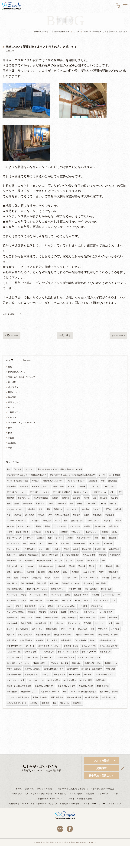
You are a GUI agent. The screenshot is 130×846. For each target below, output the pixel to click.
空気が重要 (11, 486)
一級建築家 (61, 566)
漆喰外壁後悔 (12, 692)
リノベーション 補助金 (60, 595)
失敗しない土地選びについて (21, 377)
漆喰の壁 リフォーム (71, 583)
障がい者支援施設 (41, 498)
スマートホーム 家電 (15, 680)
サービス (101, 475)
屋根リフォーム (24, 498)
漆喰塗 (38, 526)
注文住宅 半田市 (81, 595)
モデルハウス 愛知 (14, 652)
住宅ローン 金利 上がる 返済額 (19, 686)
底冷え (65, 572)
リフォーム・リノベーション (21, 422)
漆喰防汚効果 (26, 623)
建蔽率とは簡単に (40, 663)
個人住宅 (103, 498)
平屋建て (55, 498)
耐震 (8, 578)
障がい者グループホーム (16, 492)
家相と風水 (65, 543)
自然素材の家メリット (63, 635)
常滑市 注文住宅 (40, 697)
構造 (66, 521)
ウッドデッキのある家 (70, 555)
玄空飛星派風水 (79, 543)
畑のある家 (86, 549)
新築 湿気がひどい (109, 697)
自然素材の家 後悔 (43, 635)
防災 (24, 543)
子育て (101, 572)
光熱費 (47, 578)
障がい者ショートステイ (39, 492)
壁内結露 (87, 623)
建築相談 (105, 532)
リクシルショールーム (15, 509)
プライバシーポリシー (76, 481)
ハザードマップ (13, 543)
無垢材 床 (10, 635)
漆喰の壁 (108, 566)
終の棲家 (75, 572)
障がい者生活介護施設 (61, 492)
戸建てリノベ (96, 606)
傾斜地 (86, 498)
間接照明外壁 (51, 629)
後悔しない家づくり (15, 566)
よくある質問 (114, 475)
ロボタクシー (100, 623)
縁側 (103, 560)
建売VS (92, 640)
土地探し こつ (111, 663)
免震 (16, 578)
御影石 (38, 617)
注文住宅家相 (80, 640)
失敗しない (59, 623)
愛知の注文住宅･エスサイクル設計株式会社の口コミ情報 (60, 469)
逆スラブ (96, 509)
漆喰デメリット (90, 612)
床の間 (103, 503)
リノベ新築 (115, 629)
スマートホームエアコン (104, 674)
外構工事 (41, 515)
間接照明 (80, 560)
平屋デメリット (92, 532)
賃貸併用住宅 (30, 606)
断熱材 (51, 606)
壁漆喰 (102, 617)
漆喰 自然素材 (91, 589)
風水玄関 (41, 572)
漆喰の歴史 (113, 617)
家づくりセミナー (84, 538)
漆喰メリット (75, 612)
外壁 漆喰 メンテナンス (50, 692)
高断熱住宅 (36, 578)
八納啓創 (69, 538)
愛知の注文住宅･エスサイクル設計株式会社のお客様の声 (72, 475)
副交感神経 (77, 703)
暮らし (118, 623)
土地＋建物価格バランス (53, 669)
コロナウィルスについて (16, 521)
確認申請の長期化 (44, 560)
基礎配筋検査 (100, 680)
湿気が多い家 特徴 (74, 697)
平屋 (10, 447)
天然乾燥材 (24, 486)
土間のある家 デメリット (17, 703)
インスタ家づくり (47, 652)
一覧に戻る (65, 335)
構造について (15, 314)
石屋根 (51, 503)
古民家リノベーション (40, 486)
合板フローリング (14, 538)
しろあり (56, 549)
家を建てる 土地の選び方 (91, 669)
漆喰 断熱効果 (27, 583)
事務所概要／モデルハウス (52, 481)
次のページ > (118, 335)
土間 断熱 (45, 703)
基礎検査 (117, 509)
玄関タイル (107, 521)
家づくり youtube (89, 652)
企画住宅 (76, 498)
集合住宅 (114, 498)
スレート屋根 (44, 549)
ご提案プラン (14, 412)
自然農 (75, 549)
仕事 (10, 427)
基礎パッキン (26, 617)
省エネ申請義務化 (26, 560)
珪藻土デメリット (58, 589)
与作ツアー (29, 538)
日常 (10, 432)
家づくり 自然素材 (14, 657)
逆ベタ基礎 (29, 515)
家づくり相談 (94, 543)
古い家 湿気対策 (91, 697)
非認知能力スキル (46, 566)
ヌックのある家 (22, 629)
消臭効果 (81, 566)
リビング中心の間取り (15, 612)
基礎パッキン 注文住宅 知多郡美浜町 (22, 555)
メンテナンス (94, 486)
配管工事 (76, 515)
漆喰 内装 (54, 583)
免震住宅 (53, 612)
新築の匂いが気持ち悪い (44, 686)
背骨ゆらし (64, 703)
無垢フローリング (81, 492)
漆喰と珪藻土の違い (15, 589)
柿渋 (71, 503)
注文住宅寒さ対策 (25, 635)
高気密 (56, 578)
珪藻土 (112, 492)
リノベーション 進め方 (16, 600)
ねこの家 (10, 526)
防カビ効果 (82, 629)
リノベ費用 (83, 606)
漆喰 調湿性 (101, 583)
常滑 (102, 481)
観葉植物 (30, 572)
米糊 (64, 692)
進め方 (9, 606)
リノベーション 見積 (111, 595)
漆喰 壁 (116, 578)
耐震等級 (102, 555)
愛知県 (79, 503)
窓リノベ (69, 560)
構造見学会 (109, 515)
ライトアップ (92, 560)
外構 (48, 509)
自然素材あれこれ (16, 372)
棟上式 (86, 515)
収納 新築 (110, 669)
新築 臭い (76, 663)
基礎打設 (17, 515)
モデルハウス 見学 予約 (109, 646)
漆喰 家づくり (105, 652)
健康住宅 (25, 578)
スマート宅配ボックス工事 (58, 515)
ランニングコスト (107, 612)
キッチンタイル (93, 521)
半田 (8, 515)
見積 (113, 600)
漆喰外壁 (105, 578)
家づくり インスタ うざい (68, 652)
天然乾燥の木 (115, 555)
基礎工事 (85, 509)
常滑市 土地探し (14, 669)
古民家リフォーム (99, 492)
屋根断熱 (10, 498)
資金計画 (12, 397)
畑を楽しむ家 (100, 549)
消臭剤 (72, 566)
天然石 (118, 521)
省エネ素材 (88, 583)
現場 (10, 366)
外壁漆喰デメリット (29, 692)
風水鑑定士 (18, 572)
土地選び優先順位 (14, 674)
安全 (8, 503)
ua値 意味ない (59, 674)
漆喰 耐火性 (12, 583)
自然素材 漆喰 (52, 600)
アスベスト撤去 (13, 549)
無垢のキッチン (77, 521)
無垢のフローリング (88, 617)
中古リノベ (102, 629)
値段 (94, 498)
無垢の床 (81, 486)
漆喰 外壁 (41, 583)
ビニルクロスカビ (70, 578)
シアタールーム (60, 526)
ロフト (57, 521)
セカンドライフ (88, 572)
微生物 (63, 612)
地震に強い (113, 526)
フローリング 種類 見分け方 (18, 697)
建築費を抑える (22, 532)
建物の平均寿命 (26, 640)
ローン (42, 606)
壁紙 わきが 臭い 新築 (59, 663)
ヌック (9, 629)
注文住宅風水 (66, 640)
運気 (8, 572)
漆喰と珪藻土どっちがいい (36, 589)
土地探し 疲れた (31, 657)
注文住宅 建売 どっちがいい (49, 646)
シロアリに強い (72, 509)
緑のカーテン (37, 629)
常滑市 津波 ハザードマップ (89, 657)
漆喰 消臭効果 (36, 600)
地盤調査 (87, 526)
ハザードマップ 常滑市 (65, 657)
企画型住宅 (92, 481)
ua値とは (46, 674)
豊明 (40, 509)
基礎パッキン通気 (51, 617)
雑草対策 (64, 532)
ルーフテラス (91, 503)
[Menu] (125, 5)
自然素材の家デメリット (85, 635)
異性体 (91, 566)
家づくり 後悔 (30, 652)
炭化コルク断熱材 (69, 617)
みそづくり (40, 503)
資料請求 (35, 481)
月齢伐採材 (58, 509)
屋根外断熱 (97, 515)
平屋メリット (76, 532)
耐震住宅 (42, 612)
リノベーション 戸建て (16, 595)
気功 (54, 703)
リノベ (42, 543)
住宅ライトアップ (68, 629)
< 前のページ (11, 335)
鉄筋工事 (107, 509)
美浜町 (66, 549)
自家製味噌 (27, 503)
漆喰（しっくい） (16, 402)
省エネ (11, 407)
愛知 (8, 469)
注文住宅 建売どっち (107, 640)
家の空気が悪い (53, 680)
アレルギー (30, 566)
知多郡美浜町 (114, 549)
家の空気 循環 (85, 680)
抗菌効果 (40, 538)
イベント (6, 314)
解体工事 (113, 503)
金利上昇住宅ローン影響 (108, 635)
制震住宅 (31, 612)
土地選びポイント (32, 674)
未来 (110, 623)
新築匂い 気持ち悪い (93, 663)
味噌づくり (52, 543)
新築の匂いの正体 (86, 686)
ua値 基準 (87, 674)
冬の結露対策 (41, 623)
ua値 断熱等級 (74, 674)
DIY (120, 492)
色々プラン (13, 387)
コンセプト (29, 469)
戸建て (18, 606)
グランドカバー (51, 532)
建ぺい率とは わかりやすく (18, 663)
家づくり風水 (52, 640)
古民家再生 (34, 521)
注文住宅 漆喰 (75, 589)
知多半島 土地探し (32, 669)
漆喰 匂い (66, 600)
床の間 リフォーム (82, 600)
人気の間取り (112, 572)
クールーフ (61, 503)
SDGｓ (115, 532)
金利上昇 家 (11, 640)
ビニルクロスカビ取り (89, 578)
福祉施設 (12, 442)
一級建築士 (11, 560)
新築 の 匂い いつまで (66, 686)
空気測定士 (112, 481)
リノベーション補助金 (66, 606)
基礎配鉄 (31, 509)
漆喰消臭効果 (12, 623)
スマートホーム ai (36, 680)
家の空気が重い (69, 680)
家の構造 (39, 640)
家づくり (58, 560)
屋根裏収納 (46, 521)
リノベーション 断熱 (38, 595)
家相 (92, 629)
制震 (103, 538)
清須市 (17, 503)
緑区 (96, 538)
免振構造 (112, 538)
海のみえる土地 (89, 555)
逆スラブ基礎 (53, 572)
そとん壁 (71, 486)
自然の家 (65, 498)
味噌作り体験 (58, 486)
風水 (118, 566)
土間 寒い (34, 703)
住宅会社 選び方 (71, 646)
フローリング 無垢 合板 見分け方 (83, 692)
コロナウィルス (109, 486)
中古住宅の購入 (29, 549)
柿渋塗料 (95, 595)
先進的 (33, 543)
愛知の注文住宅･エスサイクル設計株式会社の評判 (26, 475)
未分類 (11, 437)
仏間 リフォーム (101, 600)
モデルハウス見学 (89, 646)
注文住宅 (12, 382)
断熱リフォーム (74, 623)
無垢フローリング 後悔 (109, 692)
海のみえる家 (100, 526)
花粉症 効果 (106, 589)
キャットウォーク (25, 526)
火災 (100, 566)
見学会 (47, 526)
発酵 (50, 538)
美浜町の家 (108, 543)
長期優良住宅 (12, 617)
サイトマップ (114, 803)
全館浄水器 (36, 532)
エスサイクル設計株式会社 (17, 481)
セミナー (58, 538)
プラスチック (75, 526)
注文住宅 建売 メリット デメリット (21, 646)
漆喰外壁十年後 (103, 686)
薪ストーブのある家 (50, 555)
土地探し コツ (47, 657)
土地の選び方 (72, 669)
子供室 (9, 532)
